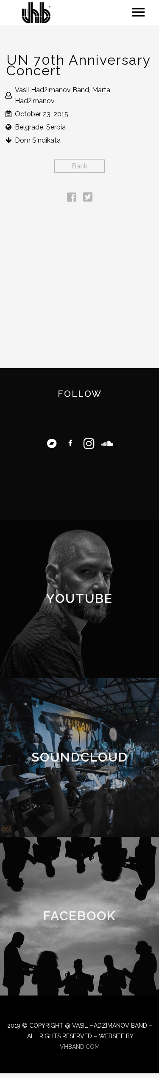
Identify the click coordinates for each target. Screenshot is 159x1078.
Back (79, 166)
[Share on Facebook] (72, 199)
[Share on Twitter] (88, 199)
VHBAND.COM (80, 1046)
